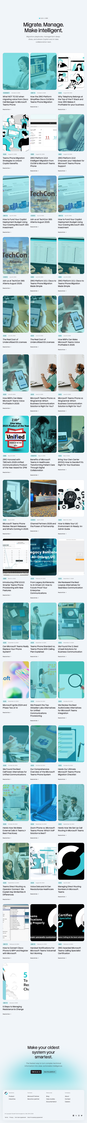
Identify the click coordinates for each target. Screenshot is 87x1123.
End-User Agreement (20, 1117)
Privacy (11, 1117)
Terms (6, 1117)
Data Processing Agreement (35, 1117)
